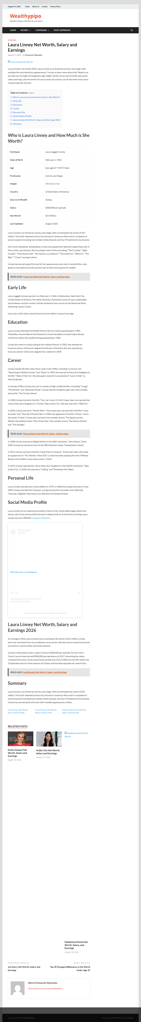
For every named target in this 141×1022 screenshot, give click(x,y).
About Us (35, 7)
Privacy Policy (55, 7)
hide (31, 93)
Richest (25, 30)
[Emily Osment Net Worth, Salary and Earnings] (20, 739)
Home (27, 7)
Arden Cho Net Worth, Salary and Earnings (48, 752)
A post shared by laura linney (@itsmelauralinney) (45, 613)
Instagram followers (40, 518)
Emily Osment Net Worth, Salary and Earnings (17, 752)
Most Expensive (62, 30)
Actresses (12, 40)
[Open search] (132, 30)
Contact (45, 7)
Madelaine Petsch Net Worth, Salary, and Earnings (76, 945)
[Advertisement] (70, 1014)
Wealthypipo (25, 16)
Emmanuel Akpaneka (33, 55)
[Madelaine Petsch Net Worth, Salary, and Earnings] (77, 835)
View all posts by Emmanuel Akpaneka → (46, 988)
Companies (41, 30)
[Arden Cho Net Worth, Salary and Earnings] (49, 740)
